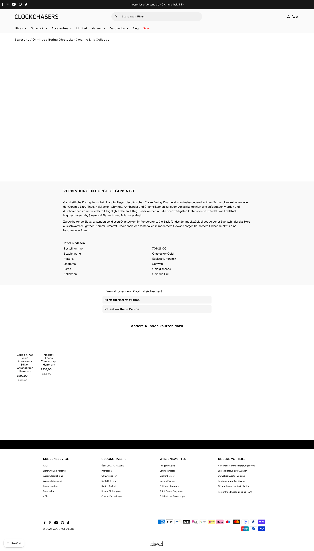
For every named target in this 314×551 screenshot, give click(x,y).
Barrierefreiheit (108, 486)
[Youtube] (13, 4)
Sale (146, 28)
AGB (45, 496)
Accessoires (60, 28)
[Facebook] (2, 4)
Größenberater (167, 476)
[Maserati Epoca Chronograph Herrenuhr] (49, 342)
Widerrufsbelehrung (53, 476)
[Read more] (288, 16)
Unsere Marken (167, 481)
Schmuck (37, 28)
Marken (96, 28)
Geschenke (117, 28)
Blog (136, 28)
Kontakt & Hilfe (108, 481)
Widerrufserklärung (52, 481)
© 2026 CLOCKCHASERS (59, 528)
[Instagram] (20, 4)
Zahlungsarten (50, 486)
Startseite (22, 39)
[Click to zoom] (148, 61)
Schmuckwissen (168, 471)
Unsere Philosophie (111, 491)
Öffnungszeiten (109, 476)
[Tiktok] (25, 4)
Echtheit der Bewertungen (173, 496)
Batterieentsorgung (169, 486)
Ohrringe (39, 39)
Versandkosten (190, 75)
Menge (164, 91)
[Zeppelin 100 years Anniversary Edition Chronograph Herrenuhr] (25, 342)
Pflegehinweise (167, 465)
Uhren (19, 28)
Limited (81, 28)
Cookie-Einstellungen (112, 496)
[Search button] (116, 16)
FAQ (45, 465)
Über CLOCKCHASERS (112, 465)
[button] (229, 116)
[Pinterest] (7, 4)
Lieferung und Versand (54, 471)
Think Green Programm (171, 491)
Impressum (106, 471)
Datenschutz (49, 491)
